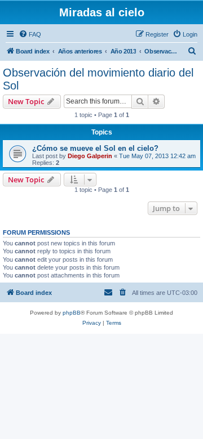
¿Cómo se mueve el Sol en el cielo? (95, 148)
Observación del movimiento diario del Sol (98, 79)
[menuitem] (30, 34)
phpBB (72, 313)
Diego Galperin (90, 156)
